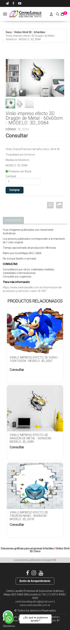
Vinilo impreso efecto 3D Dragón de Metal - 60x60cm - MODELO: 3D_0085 (31, 438)
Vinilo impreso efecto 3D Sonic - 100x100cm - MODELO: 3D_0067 (34, 359)
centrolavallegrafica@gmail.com (34, 601)
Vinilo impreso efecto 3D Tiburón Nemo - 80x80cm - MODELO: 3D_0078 (29, 516)
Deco (9, 32)
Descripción (13, 220)
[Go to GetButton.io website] (9, 626)
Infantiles (39, 32)
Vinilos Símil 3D (23, 32)
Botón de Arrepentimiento (35, 580)
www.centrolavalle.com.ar (35, 605)
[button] (7, 3)
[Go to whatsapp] (9, 619)
